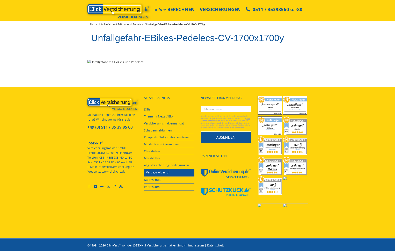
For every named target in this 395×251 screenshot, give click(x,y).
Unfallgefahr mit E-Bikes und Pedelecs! (121, 24)
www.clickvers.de (113, 171)
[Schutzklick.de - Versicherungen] (226, 192)
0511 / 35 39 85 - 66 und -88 (113, 162)
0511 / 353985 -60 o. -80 (115, 157)
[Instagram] (114, 186)
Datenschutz (215, 245)
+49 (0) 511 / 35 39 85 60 (110, 127)
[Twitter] (108, 186)
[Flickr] (101, 186)
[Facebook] (89, 186)
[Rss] (121, 186)
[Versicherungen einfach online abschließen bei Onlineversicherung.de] (226, 173)
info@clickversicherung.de (116, 167)
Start (92, 24)
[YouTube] (95, 186)
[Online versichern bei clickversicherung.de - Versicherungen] (112, 104)
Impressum (196, 245)
